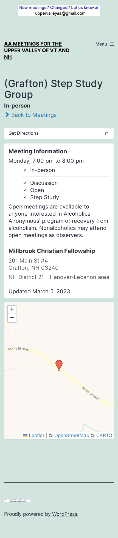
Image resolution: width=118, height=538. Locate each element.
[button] (57, 361)
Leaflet (35, 435)
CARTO (104, 435)
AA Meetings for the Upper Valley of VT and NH (36, 50)
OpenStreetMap (71, 435)
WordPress (64, 514)
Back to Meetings (33, 115)
